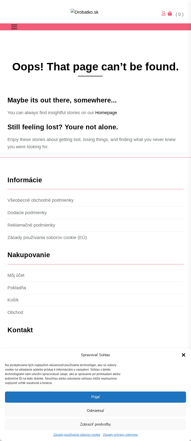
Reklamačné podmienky (31, 225)
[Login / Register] (165, 14)
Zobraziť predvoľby (95, 424)
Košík (13, 299)
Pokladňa (16, 287)
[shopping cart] (171, 14)
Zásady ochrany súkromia (120, 435)
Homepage (106, 112)
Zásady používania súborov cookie (76, 435)
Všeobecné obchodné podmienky (40, 200)
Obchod (15, 312)
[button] (183, 354)
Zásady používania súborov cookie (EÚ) (47, 237)
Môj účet (15, 275)
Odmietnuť (95, 410)
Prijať (95, 397)
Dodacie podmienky (27, 212)
